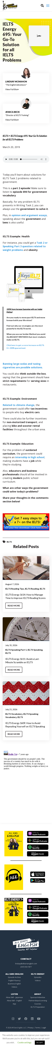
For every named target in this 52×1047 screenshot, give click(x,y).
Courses (37, 1004)
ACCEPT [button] (39, 1043)
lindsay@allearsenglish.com (26, 963)
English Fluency (14, 980)
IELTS (5, 135)
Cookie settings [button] (24, 1042)
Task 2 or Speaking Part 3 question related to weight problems (25, 246)
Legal (44, 1027)
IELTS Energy (37, 974)
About (37, 994)
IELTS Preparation (38, 1007)
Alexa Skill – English (14, 1000)
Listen (14, 994)
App (14, 1004)
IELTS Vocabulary (13, 714)
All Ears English (14, 974)
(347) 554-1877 (26, 967)
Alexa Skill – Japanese (14, 997)
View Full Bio (11, 89)
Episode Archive (14, 977)
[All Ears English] (26, 944)
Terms (37, 1027)
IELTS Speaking (35, 649)
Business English (14, 983)
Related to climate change (18, 405)
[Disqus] (26, 783)
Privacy (30, 1027)
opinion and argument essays (29, 215)
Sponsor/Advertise (37, 997)
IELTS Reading (32, 588)
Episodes (37, 977)
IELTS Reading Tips (14, 588)
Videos (14, 987)
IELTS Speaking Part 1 (16, 649)
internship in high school (29, 457)
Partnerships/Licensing (38, 1000)
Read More (14, 605)
